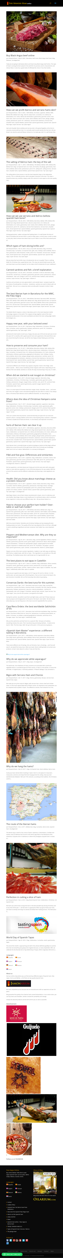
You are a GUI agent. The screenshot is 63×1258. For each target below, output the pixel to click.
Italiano (19, 965)
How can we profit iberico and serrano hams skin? (31, 109)
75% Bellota (37, 165)
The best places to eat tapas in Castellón (26, 560)
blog (53, 58)
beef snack (35, 58)
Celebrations (39, 326)
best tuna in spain (37, 585)
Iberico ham (41, 118)
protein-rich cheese (11, 489)
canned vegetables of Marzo (43, 539)
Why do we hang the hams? (20, 766)
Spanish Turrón (45, 384)
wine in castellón (29, 569)
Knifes (28, 252)
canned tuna (16, 274)
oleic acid (16, 276)
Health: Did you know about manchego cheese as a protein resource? (30, 479)
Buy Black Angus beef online (20, 55)
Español (10, 957)
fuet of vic (28, 613)
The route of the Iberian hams (21, 824)
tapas (38, 567)
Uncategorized (16, 60)
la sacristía (44, 565)
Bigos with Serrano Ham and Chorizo (24, 675)
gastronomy (37, 116)
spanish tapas (36, 306)
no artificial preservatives (46, 613)
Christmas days (10, 250)
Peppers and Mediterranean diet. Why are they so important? (31, 535)
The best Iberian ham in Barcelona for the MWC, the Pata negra (30, 294)
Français (19, 961)
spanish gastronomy (37, 122)
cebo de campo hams (29, 114)
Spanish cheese (27, 489)
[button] (12, 1254)
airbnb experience (39, 635)
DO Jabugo (42, 167)
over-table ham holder (27, 513)
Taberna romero (31, 567)
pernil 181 (21, 120)
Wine (29, 330)
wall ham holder (10, 519)
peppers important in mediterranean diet (17, 545)
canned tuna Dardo (19, 587)
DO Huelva (36, 167)
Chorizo (32, 678)
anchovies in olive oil (38, 272)
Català (19, 957)
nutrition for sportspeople (23, 487)
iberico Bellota (34, 118)
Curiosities (39, 114)
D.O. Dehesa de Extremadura (34, 352)
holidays (40, 250)
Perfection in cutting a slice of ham (23, 897)
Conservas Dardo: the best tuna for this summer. (30, 582)
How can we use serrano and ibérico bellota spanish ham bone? (28, 216)
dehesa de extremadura (27, 116)
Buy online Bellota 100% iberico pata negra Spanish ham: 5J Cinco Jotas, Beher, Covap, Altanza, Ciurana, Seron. (17, 1174)
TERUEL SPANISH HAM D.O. (14, 1226)
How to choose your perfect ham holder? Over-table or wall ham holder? (29, 505)
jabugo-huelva (30, 356)
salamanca (27, 120)
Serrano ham (48, 120)
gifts (33, 250)
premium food (36, 276)
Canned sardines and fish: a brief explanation (28, 269)
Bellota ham (16, 114)
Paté (35, 459)
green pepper (32, 541)
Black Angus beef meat (45, 58)
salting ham (39, 169)
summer (8, 278)
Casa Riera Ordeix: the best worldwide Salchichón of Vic (31, 607)
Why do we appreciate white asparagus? (26, 658)
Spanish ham (47, 122)
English (10, 961)
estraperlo (9, 565)
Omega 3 (22, 276)
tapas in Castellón (45, 567)
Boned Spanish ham (22, 223)
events (11, 302)
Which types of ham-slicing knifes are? (25, 245)
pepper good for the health (45, 543)
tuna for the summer (23, 593)
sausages (8, 617)
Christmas (49, 248)
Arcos (28, 248)
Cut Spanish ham (21, 167)
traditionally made (11, 386)
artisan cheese (36, 483)
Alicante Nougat (30, 378)
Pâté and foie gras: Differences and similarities (29, 454)
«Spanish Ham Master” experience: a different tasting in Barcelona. (29, 631)
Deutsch (10, 965)
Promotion (39, 252)
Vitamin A (17, 463)
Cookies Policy (11, 1205)
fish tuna (44, 587)
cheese (52, 483)
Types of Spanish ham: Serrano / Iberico (18, 1229)
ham (52, 116)
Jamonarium (14, 120)
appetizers (45, 404)
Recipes (44, 678)
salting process (47, 169)
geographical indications (33, 354)
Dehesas (8, 60)
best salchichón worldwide (39, 611)
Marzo (45, 541)
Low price (28, 589)
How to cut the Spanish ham (15, 1214)
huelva (27, 118)
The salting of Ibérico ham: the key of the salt (28, 161)
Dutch (10, 969)
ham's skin (9, 118)
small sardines (49, 276)
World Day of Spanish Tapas (20, 937)
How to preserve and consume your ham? (27, 345)
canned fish (9, 274)
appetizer (42, 113)
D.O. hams (17, 116)
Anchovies (37, 113)
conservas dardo (29, 587)
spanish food (28, 122)
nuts (39, 382)
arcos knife (33, 248)
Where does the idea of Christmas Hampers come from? (31, 400)
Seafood (42, 276)
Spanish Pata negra (26, 306)
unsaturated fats (34, 547)
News (8, 1219)
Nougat (21, 382)
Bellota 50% (9, 114)
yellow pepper (50, 547)
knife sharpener (21, 252)
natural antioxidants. (12, 543)
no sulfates (20, 615)
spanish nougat (36, 384)
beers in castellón (32, 563)
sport (53, 489)
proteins (20, 489)
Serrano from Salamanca (37, 120)
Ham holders (44, 511)
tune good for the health (36, 593)
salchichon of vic (47, 615)
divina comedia (52, 563)
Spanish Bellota (19, 122)
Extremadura (23, 434)
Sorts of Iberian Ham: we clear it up (23, 425)
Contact (9, 1202)
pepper (35, 543)
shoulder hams (10, 122)
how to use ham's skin (19, 118)
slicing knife (24, 254)
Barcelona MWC (45, 298)
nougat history (28, 382)
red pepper (45, 545)
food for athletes (17, 485)
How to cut (32, 1251)
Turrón (19, 386)
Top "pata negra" (26, 124)
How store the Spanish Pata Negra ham (18, 1212)
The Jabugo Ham (11, 1231)
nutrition (44, 356)
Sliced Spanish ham (15, 229)
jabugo (47, 118)
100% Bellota (29, 113)
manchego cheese (42, 485)
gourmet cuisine (46, 116)
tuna (15, 593)
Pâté (38, 459)
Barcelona (29, 58)
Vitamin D (33, 278)
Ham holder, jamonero (33, 511)
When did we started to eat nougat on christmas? (30, 375)
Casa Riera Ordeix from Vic (17, 613)
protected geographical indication (15, 358)
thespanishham (13, 58)
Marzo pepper (52, 541)
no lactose (13, 615)
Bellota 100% (49, 113)
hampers (8, 436)
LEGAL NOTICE (11, 1217)
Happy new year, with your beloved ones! (27, 323)
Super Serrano (17, 124)
